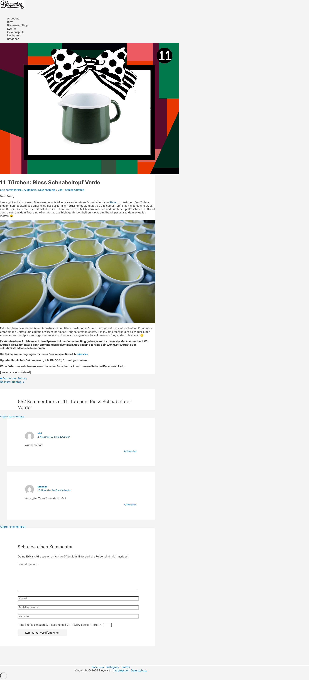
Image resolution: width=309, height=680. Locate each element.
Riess (112, 202)
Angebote (13, 18)
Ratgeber (13, 39)
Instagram (112, 667)
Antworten (130, 451)
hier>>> (82, 354)
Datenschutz (139, 670)
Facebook (98, 667)
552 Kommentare (11, 189)
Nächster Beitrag (12, 381)
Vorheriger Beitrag (13, 378)
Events (11, 28)
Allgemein (30, 189)
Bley (10, 22)
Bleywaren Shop (17, 25)
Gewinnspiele (15, 32)
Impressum (121, 670)
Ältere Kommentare (12, 416)
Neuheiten (13, 35)
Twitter (125, 667)
